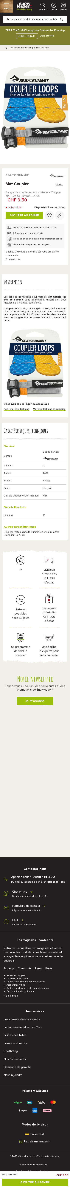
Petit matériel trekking (21, 48)
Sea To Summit (17, 175)
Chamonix (24, 968)
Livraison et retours (16, 1043)
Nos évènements (15, 1059)
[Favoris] (49, 215)
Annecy (9, 968)
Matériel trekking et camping (49, 409)
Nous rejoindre (13, 1075)
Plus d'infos (11, 995)
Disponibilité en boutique (49, 207)
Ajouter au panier (24, 215)
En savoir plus (13, 259)
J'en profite (47, 35)
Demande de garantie (18, 1067)
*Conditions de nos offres (33, 1165)
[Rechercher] (64, 16)
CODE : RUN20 (26, 36)
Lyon (38, 968)
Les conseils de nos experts (22, 1019)
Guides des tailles (15, 1035)
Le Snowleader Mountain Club (23, 1027)
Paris (48, 968)
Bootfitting (11, 1051)
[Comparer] (59, 215)
